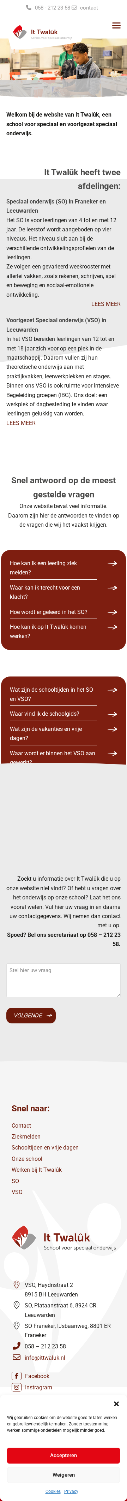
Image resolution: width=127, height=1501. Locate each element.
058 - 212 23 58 (52, 8)
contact (89, 8)
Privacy (71, 1491)
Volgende (27, 1015)
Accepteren (63, 1455)
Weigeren (64, 1475)
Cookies (53, 1491)
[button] (116, 1403)
